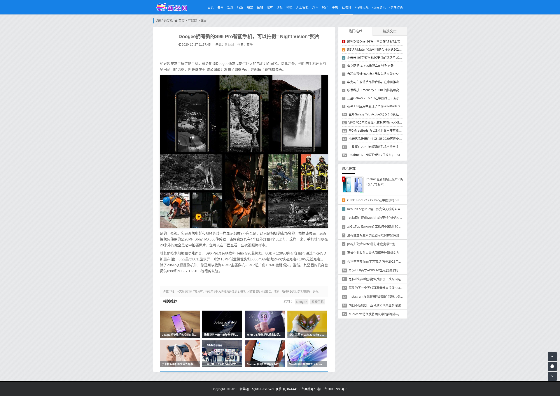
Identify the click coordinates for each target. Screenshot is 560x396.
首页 (211, 7)
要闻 (220, 7)
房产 (325, 7)
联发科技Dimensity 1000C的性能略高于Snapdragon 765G (388, 90)
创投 (279, 7)
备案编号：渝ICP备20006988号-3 (324, 389)
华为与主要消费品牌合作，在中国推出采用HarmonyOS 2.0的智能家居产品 (398, 82)
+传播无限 (362, 7)
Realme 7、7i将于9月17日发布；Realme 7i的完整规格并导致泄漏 (394, 155)
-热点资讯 (379, 7)
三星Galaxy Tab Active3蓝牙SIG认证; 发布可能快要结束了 (388, 114)
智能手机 (318, 302)
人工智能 (302, 7)
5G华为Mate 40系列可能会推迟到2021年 (375, 49)
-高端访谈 (396, 7)
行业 (240, 7)
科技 (289, 7)
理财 (270, 7)
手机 (335, 7)
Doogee (301, 302)
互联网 (346, 7)
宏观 (230, 7)
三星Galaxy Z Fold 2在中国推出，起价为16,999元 (381, 98)
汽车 (315, 7)
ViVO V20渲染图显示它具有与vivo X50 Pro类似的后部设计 (388, 122)
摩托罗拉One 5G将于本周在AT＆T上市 (373, 41)
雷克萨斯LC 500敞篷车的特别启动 (370, 66)
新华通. (245, 389)
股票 (250, 7)
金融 (260, 7)
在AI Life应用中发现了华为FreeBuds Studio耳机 (380, 106)
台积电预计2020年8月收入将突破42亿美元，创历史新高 (385, 74)
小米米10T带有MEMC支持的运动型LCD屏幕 (377, 57)
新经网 (229, 44)
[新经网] (174, 7)
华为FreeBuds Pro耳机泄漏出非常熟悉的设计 (380, 130)
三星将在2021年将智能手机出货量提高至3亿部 (381, 147)
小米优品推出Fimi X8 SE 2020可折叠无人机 (378, 138)
